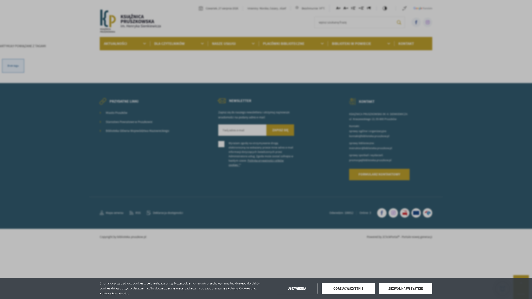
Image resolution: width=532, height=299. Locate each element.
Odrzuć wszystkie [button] (348, 288)
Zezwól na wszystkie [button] (405, 288)
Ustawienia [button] (297, 288)
